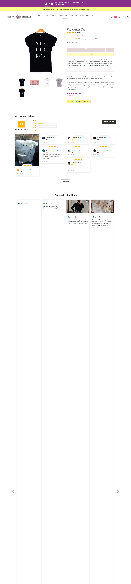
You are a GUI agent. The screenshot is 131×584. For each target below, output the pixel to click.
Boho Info (66, 18)
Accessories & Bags (63, 15)
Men (71, 15)
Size (87, 47)
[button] (74, 32)
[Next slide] (117, 491)
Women (54, 15)
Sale (93, 15)
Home (38, 15)
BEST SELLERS (45, 15)
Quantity (108, 47)
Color (68, 47)
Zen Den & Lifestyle (85, 15)
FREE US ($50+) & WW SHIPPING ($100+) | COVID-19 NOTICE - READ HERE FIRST (65, 9)
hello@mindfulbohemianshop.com (75, 88)
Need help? (71, 95)
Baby (76, 15)
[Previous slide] (13, 491)
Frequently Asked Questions (75, 93)
